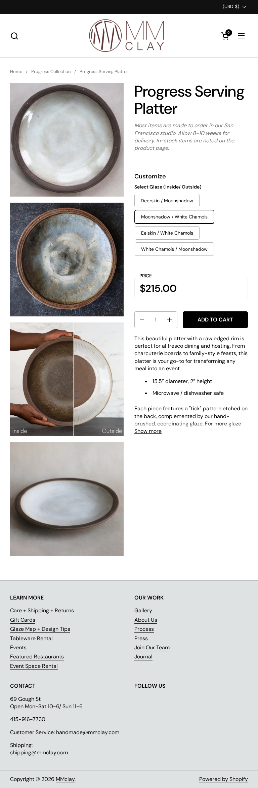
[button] (14, 36)
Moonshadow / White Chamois (174, 217)
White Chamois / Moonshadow (174, 249)
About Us (145, 619)
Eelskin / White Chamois (167, 233)
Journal (143, 656)
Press (141, 638)
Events (18, 647)
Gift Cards (22, 619)
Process (144, 628)
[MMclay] (129, 36)
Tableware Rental (31, 638)
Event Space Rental (34, 666)
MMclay (65, 779)
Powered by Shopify (223, 779)
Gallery (143, 610)
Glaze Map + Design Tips (40, 628)
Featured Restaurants (37, 656)
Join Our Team (152, 647)
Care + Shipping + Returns (42, 610)
